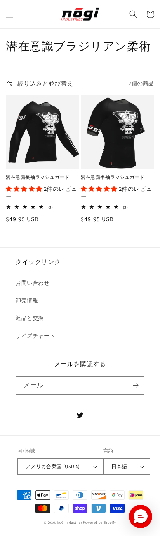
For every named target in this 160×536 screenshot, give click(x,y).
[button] (9, 14)
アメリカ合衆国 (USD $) (53, 466)
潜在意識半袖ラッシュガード (112, 177)
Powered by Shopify (99, 522)
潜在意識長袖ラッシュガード (38, 177)
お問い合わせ (33, 282)
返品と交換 (30, 317)
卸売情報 (27, 300)
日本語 (119, 466)
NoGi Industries (69, 522)
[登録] (135, 385)
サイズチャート (35, 335)
